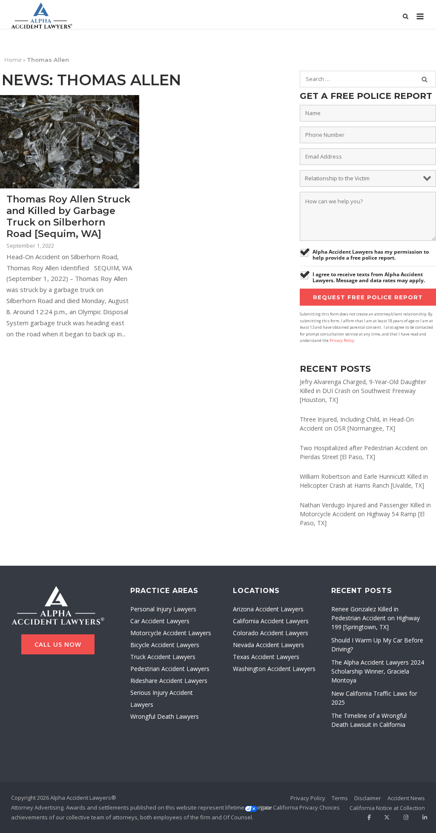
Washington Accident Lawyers (274, 669)
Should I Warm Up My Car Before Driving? (377, 644)
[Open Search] (405, 17)
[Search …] (424, 79)
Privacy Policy (342, 340)
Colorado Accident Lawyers (270, 633)
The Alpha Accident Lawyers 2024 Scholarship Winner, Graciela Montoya (377, 671)
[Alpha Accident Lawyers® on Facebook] (365, 817)
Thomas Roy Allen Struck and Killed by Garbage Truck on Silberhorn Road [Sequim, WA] (68, 217)
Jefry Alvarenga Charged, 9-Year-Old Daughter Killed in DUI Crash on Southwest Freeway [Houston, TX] (363, 391)
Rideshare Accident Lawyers (168, 681)
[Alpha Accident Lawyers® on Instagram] (403, 817)
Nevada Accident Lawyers (268, 645)
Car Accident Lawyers (159, 621)
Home (13, 59)
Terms (340, 798)
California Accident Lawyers (271, 621)
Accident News (406, 798)
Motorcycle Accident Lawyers (170, 633)
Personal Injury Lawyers (163, 609)
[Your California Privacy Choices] (300, 808)
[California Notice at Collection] (387, 808)
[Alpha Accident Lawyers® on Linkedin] (421, 817)
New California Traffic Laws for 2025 (374, 697)
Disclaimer (367, 798)
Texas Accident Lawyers (266, 657)
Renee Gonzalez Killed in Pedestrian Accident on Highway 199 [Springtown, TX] (375, 618)
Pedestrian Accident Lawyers (169, 669)
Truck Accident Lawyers (162, 657)
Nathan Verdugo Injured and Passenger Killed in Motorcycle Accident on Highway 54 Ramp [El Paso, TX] (365, 514)
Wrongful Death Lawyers (164, 716)
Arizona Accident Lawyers (268, 609)
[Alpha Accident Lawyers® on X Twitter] (384, 817)
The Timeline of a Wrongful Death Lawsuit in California (369, 720)
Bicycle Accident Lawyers (164, 645)
